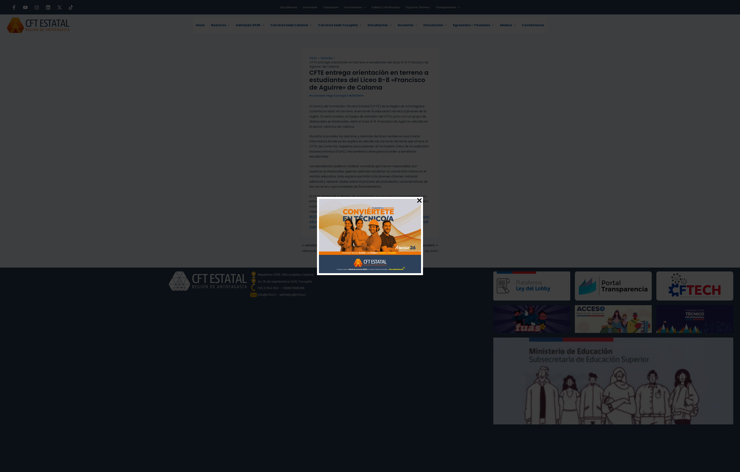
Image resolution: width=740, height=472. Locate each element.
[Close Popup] (419, 201)
